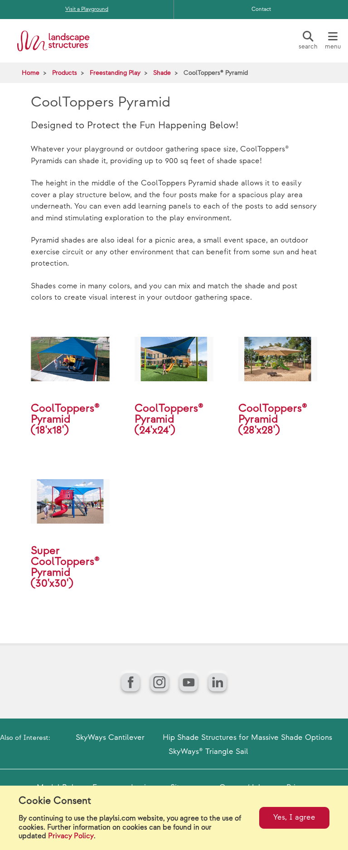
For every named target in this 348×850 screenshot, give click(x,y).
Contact (261, 9)
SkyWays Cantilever (110, 737)
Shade (162, 73)
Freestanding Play (115, 73)
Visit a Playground (86, 9)
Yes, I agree (294, 817)
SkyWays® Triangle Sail (208, 751)
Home (30, 73)
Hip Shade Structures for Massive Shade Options (247, 737)
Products (64, 73)
